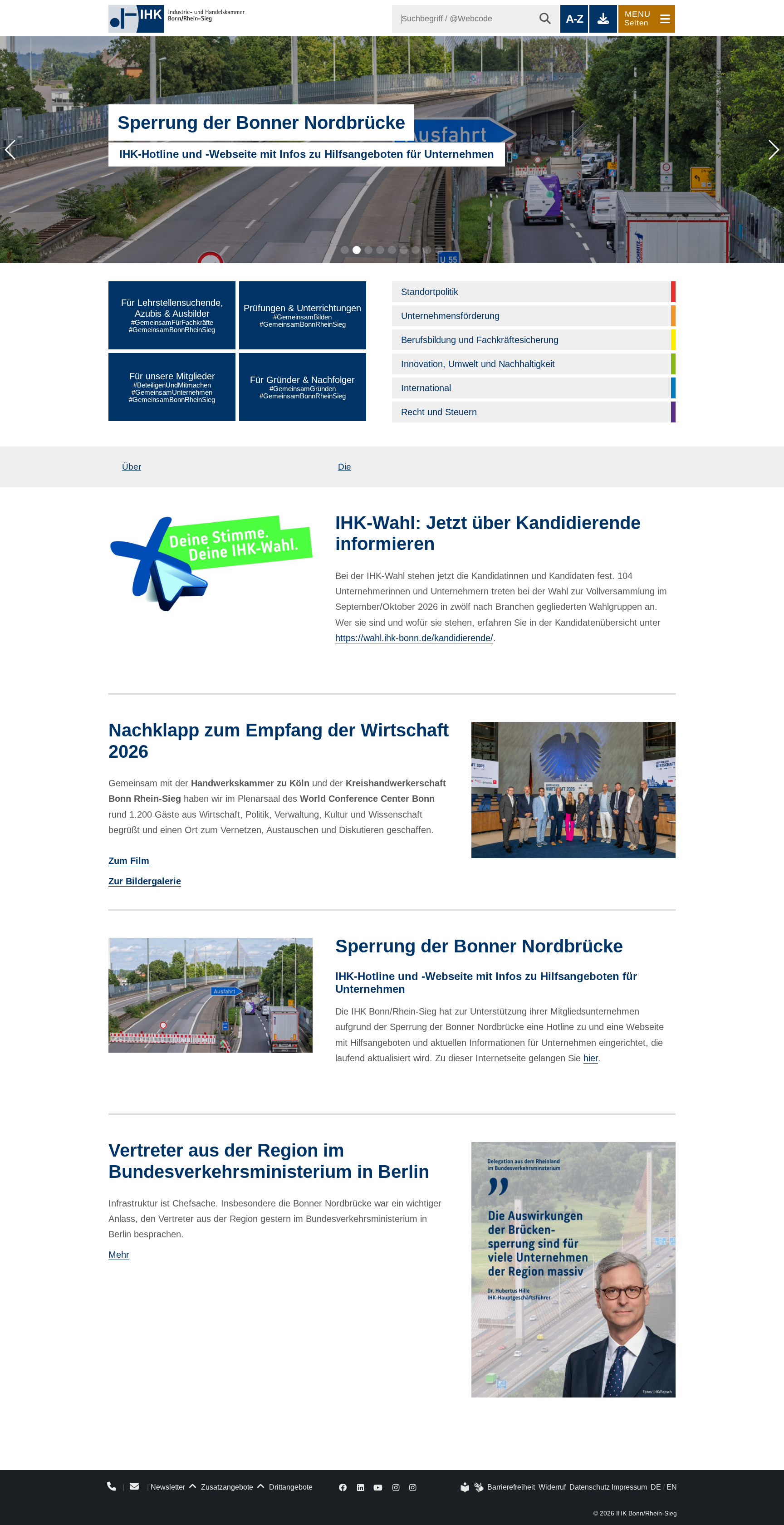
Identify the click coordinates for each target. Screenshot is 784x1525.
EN (671, 1487)
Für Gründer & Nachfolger (302, 387)
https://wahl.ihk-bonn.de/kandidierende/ (414, 638)
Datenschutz (589, 1487)
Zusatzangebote (226, 1487)
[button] (345, 250)
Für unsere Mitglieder (172, 387)
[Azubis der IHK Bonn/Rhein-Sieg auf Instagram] (412, 1487)
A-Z (574, 18)
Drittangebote (290, 1487)
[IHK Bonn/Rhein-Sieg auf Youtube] (378, 1487)
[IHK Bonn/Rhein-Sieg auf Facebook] (343, 1487)
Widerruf (552, 1487)
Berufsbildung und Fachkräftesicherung (480, 340)
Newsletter (168, 1487)
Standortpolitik (429, 292)
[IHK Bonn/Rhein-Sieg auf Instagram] (395, 1487)
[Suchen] (545, 19)
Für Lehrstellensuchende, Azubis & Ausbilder (172, 315)
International (426, 388)
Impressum (629, 1487)
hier (590, 1058)
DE (656, 1487)
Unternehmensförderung (450, 316)
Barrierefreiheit (511, 1487)
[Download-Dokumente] (603, 19)
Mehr (118, 1255)
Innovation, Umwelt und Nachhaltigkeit (478, 364)
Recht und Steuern (439, 412)
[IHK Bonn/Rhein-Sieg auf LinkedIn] (360, 1487)
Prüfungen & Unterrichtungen (302, 315)
